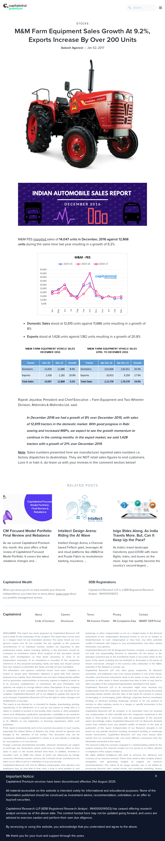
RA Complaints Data (124, 621)
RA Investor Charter (98, 621)
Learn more (62, 593)
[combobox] (141, 8)
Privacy (117, 614)
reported (40, 239)
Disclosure (67, 621)
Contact (143, 614)
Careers (65, 614)
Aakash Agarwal (72, 48)
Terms (90, 614)
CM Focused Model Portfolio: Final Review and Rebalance (27, 533)
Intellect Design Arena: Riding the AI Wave (77, 533)
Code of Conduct (45, 621)
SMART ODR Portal (150, 621)
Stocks (82, 23)
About (38, 614)
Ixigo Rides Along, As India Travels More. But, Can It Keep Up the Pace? (135, 535)
